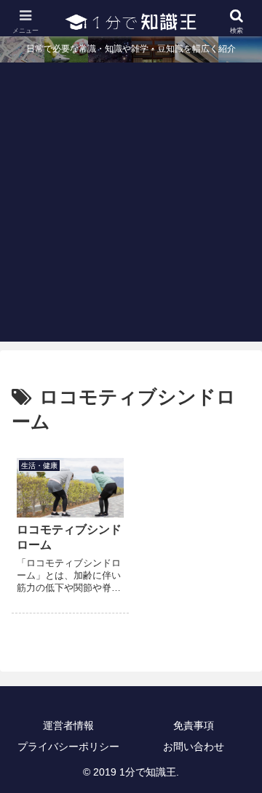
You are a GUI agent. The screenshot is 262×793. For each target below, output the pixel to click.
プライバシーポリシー (68, 746)
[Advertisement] (131, 211)
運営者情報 (68, 725)
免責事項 (193, 725)
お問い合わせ (193, 746)
